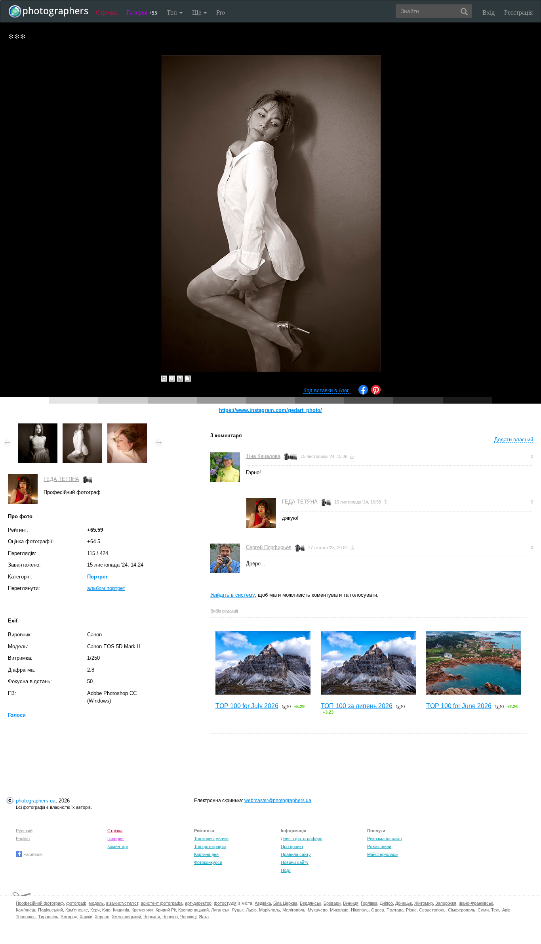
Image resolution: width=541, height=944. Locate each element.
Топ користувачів (211, 838)
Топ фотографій (210, 846)
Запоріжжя (445, 903)
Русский (24, 830)
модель (96, 903)
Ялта (204, 916)
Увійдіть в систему (232, 595)
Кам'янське (76, 910)
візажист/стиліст (122, 903)
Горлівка (369, 903)
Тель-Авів (501, 910)
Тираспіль (48, 916)
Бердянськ (310, 903)
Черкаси (151, 916)
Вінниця (350, 903)
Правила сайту (296, 854)
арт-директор (198, 903)
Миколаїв (339, 910)
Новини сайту (295, 862)
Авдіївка (263, 903)
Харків (86, 916)
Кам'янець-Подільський (39, 910)
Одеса (377, 910)
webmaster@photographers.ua (277, 800)
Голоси (17, 715)
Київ (106, 910)
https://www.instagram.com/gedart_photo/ (270, 410)
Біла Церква (285, 903)
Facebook (32, 854)
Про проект (292, 846)
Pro (220, 12)
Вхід (488, 12)
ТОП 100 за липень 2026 (356, 706)
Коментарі (117, 846)
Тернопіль (26, 916)
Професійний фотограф (40, 903)
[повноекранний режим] (188, 378)
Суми (483, 910)
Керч (95, 910)
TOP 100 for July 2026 (246, 706)
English (23, 838)
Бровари (332, 903)
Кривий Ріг (166, 910)
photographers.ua (35, 801)
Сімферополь (461, 910)
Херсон (102, 916)
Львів (251, 910)
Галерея (141, 12)
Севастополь (432, 910)
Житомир (423, 903)
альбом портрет (106, 588)
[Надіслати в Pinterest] (376, 393)
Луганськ (220, 910)
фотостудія (225, 903)
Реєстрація (518, 12)
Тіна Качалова (263, 456)
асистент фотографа (162, 903)
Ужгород (69, 916)
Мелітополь (293, 910)
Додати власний (513, 439)
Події (286, 870)
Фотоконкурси (208, 862)
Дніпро (386, 903)
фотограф (76, 903)
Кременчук (142, 910)
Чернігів (170, 916)
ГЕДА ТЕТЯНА (61, 479)
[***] (37, 427)
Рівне (411, 910)
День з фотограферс (301, 838)
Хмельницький (126, 916)
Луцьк (238, 910)
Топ (173, 12)
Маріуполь (269, 910)
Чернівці (188, 916)
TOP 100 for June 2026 (458, 706)
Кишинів (121, 910)
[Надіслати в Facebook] (363, 393)
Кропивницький (193, 910)
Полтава (395, 910)
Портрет (97, 577)
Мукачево (318, 910)
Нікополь (360, 910)
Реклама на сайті (384, 838)
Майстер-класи (382, 854)
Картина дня (206, 854)
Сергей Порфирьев (268, 547)
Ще (197, 12)
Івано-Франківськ (476, 903)
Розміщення (379, 846)
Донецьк (403, 903)
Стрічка (106, 12)
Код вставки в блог (326, 390)
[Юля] (127, 427)
